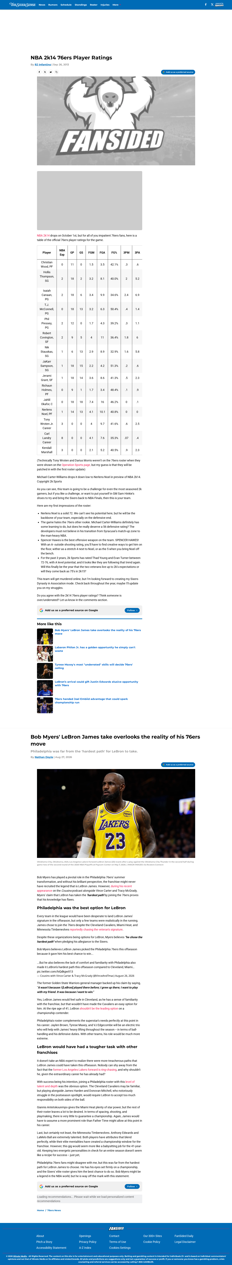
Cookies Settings (120, 1247)
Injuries (105, 4)
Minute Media (20, 1256)
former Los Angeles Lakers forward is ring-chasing (85, 1069)
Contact (114, 1236)
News (42, 4)
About (40, 1236)
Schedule (66, 4)
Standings (81, 4)
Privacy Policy (87, 1241)
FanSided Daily (184, 1236)
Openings (85, 1236)
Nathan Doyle (44, 757)
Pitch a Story (44, 1241)
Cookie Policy (151, 1241)
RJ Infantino (43, 64)
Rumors (52, 4)
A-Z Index (85, 1247)
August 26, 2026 (124, 976)
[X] (212, 4)
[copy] (56, 72)
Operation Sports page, (76, 465)
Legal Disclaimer (185, 1241)
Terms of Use (117, 1241)
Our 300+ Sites (152, 1236)
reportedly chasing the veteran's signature (96, 929)
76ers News (54, 1210)
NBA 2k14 (43, 235)
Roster (93, 4)
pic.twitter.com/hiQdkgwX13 (55, 971)
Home (40, 1210)
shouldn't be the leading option (99, 1008)
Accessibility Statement (51, 1247)
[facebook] (205, 4)
